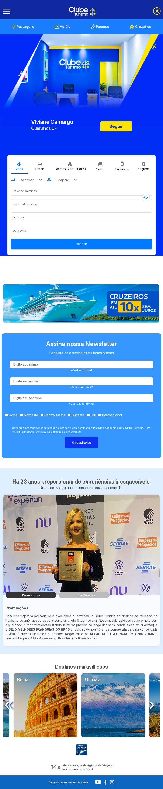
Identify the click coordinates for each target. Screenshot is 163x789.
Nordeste (30, 415)
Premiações (31, 595)
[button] (154, 705)
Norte (12, 415)
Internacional (111, 415)
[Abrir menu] (7, 11)
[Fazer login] (157, 11)
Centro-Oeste (54, 415)
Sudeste (77, 415)
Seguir (116, 126)
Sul (93, 415)
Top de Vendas (84, 595)
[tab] (19, 166)
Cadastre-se (81, 442)
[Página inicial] (82, 11)
